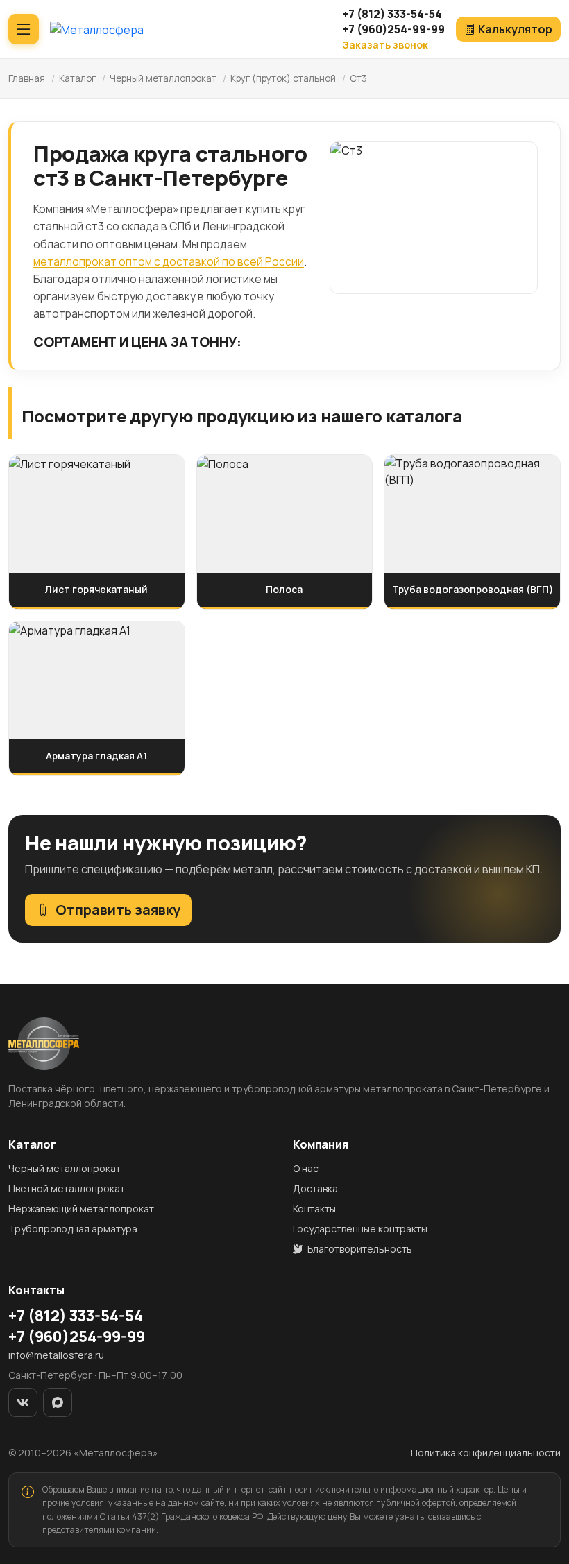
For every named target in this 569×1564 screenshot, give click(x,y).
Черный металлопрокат (163, 78)
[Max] (57, 1402)
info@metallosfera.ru (56, 1354)
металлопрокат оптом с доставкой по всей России (168, 261)
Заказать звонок (385, 44)
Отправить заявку (118, 909)
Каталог (77, 78)
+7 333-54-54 (392, 14)
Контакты (314, 1208)
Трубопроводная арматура (72, 1228)
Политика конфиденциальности (486, 1452)
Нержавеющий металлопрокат (81, 1208)
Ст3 (358, 78)
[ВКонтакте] (22, 1402)
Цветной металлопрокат (66, 1188)
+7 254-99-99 (393, 29)
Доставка (315, 1188)
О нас (306, 1168)
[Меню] (23, 29)
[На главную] (97, 29)
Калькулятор (515, 29)
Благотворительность (358, 1248)
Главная (26, 78)
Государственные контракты (360, 1228)
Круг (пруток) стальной (283, 78)
